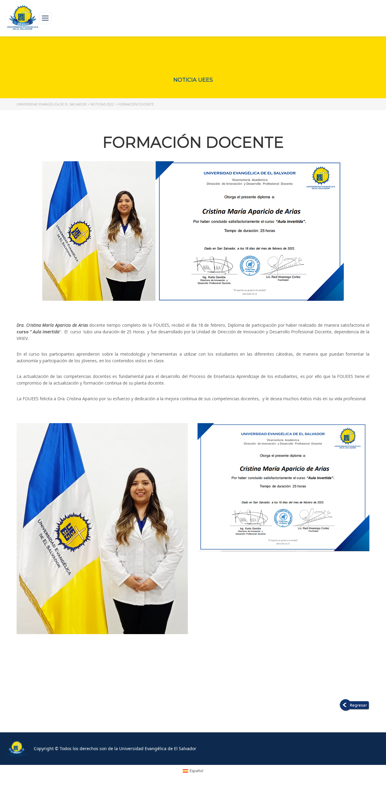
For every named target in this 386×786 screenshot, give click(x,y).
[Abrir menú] (45, 18)
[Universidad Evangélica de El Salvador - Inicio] (22, 18)
